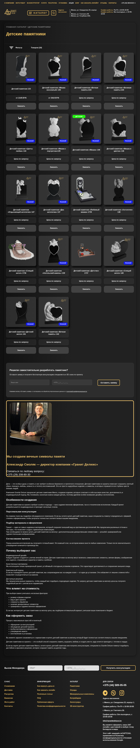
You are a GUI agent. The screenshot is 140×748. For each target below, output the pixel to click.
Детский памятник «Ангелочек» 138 (119, 211)
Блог (77, 3)
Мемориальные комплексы (82, 694)
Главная (11, 27)
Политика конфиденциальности (51, 706)
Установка (63, 3)
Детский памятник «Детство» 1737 (86, 272)
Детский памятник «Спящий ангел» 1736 (21, 272)
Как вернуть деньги (45, 686)
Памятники (75, 686)
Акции (71, 3)
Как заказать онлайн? (90, 3)
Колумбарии (75, 698)
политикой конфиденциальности (76, 391)
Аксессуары (75, 702)
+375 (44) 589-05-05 (127, 3)
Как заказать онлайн (46, 690)
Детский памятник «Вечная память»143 (86, 89)
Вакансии (8, 698)
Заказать (21, 106)
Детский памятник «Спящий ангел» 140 (119, 272)
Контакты (112, 3)
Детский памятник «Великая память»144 (119, 89)
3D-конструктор (33, 3)
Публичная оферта (45, 702)
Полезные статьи (44, 694)
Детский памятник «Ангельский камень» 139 (53, 272)
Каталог (40, 13)
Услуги (44, 3)
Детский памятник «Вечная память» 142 (54, 333)
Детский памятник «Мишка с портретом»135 (53, 150)
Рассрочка (52, 3)
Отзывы (103, 3)
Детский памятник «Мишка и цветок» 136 (119, 150)
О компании (9, 3)
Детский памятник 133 (21, 89)
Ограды (73, 690)
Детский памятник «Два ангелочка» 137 (53, 211)
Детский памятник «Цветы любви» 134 (21, 150)
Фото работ (20, 3)
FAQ (39, 698)
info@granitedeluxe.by (112, 721)
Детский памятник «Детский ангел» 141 (21, 333)
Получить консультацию (118, 668)
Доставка (8, 690)
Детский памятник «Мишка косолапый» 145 (53, 89)
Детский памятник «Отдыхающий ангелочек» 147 (21, 211)
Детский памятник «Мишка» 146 (86, 150)
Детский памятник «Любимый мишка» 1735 (86, 211)
